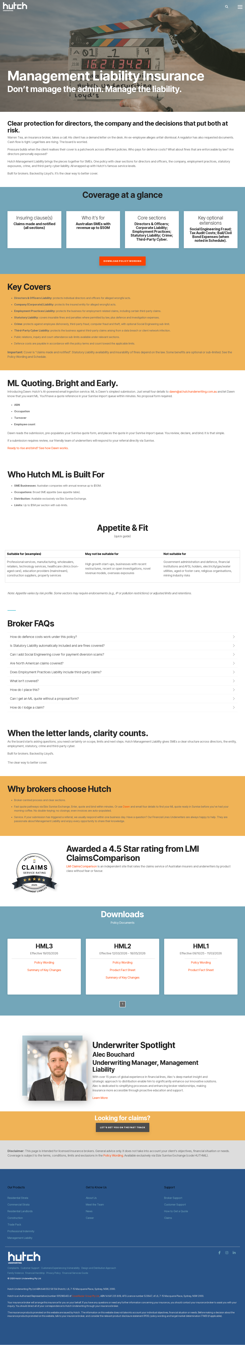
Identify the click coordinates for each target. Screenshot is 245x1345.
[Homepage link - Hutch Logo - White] (24, 1262)
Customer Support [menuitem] (175, 1204)
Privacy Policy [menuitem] (53, 1273)
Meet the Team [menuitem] (95, 1204)
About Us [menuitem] (91, 1198)
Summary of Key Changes (44, 970)
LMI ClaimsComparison (81, 866)
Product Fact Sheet (122, 970)
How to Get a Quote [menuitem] (176, 1211)
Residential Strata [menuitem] (18, 1198)
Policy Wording (44, 962)
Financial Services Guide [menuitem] (75, 1273)
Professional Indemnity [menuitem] (21, 1231)
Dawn (126, 806)
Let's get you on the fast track (122, 1127)
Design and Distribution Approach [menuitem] (98, 1268)
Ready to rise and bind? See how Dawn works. (38, 448)
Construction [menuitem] (15, 1218)
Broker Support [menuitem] (173, 1198)
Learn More (100, 1098)
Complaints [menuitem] (13, 1268)
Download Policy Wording (123, 261)
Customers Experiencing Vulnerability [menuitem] (60, 1268)
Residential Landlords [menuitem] (20, 1211)
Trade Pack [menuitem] (14, 1224)
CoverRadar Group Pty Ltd (85, 1296)
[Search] (226, 6)
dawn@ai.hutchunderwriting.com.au (193, 391)
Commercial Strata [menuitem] (19, 1204)
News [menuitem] (89, 1211)
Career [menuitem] (90, 1218)
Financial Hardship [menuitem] (35, 1273)
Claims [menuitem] (168, 1218)
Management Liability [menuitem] (20, 1238)
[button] (240, 6)
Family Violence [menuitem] (16, 1273)
